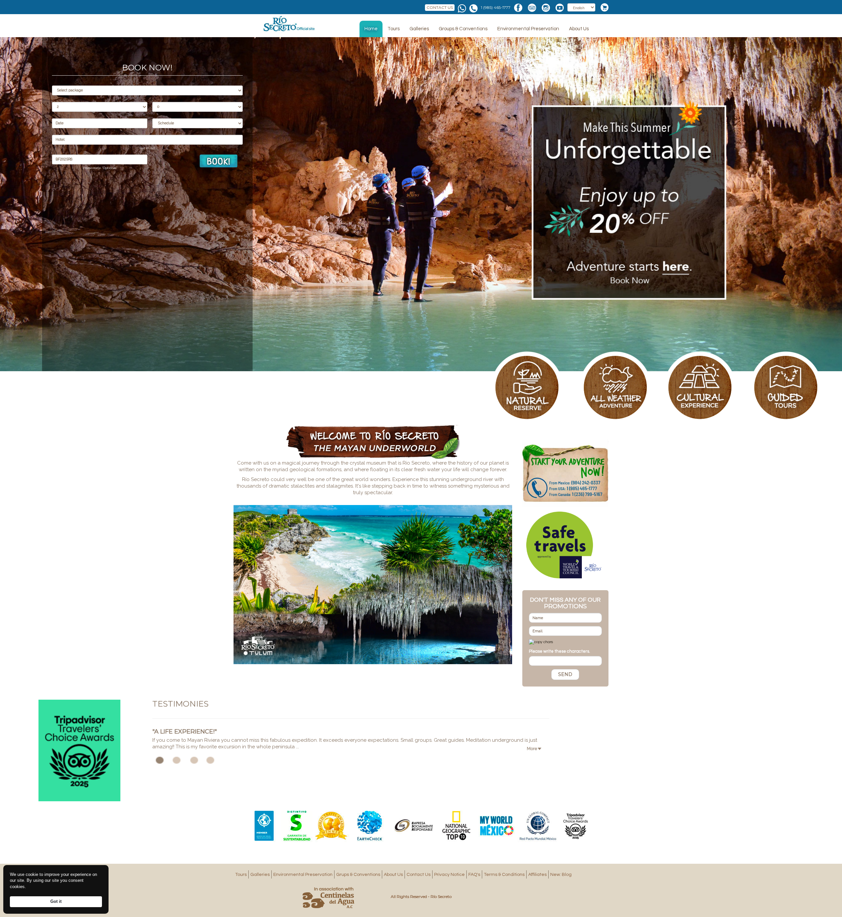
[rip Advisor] (79, 750)
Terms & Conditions (504, 874)
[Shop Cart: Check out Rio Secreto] (602, 7)
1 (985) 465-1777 (495, 7)
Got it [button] (56, 901)
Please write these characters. (559, 651)
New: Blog (561, 874)
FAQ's (474, 874)
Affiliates (537, 874)
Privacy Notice (449, 874)
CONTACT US (440, 7)
